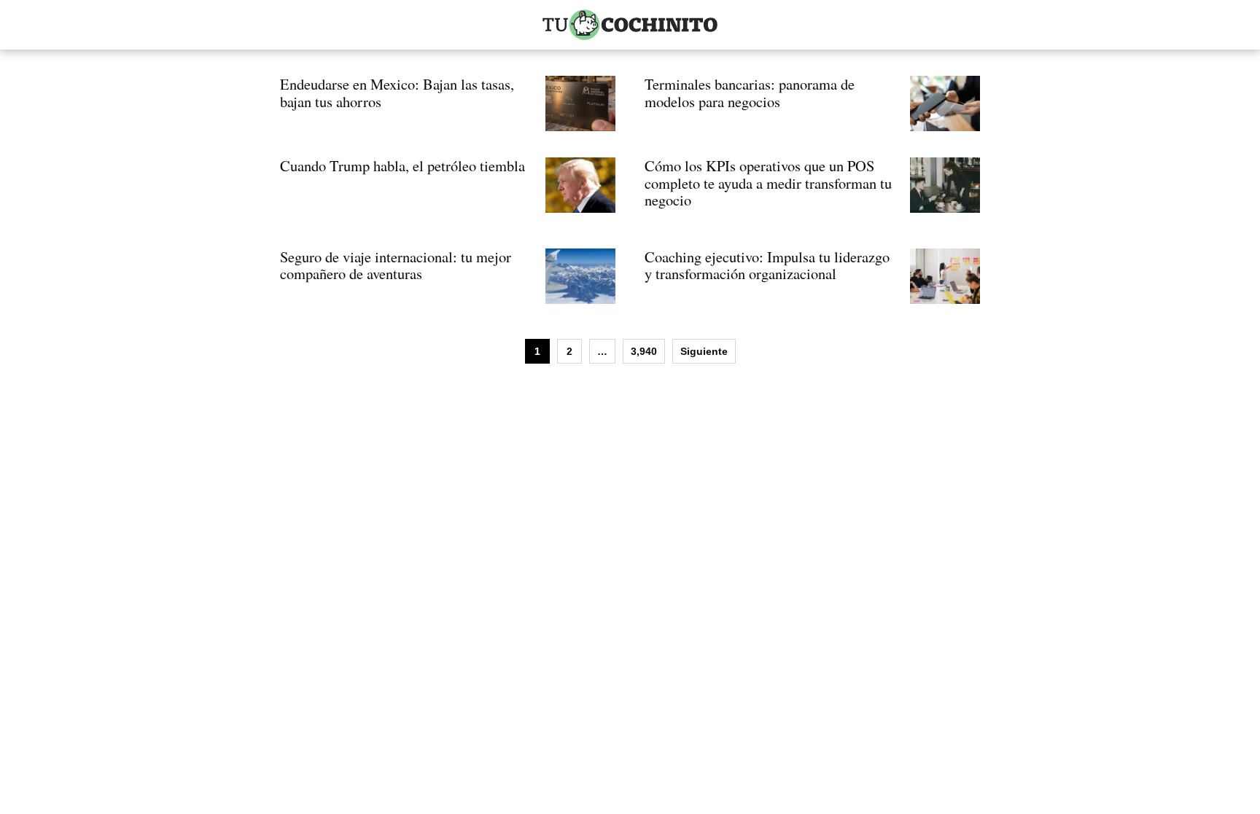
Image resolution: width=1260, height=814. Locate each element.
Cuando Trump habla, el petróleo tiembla (402, 165)
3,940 (644, 351)
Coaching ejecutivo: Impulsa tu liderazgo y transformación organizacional (767, 265)
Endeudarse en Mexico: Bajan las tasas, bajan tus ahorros (397, 92)
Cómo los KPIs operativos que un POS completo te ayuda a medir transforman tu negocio (768, 182)
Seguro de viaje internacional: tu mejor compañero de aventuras (395, 265)
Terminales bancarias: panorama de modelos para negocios (750, 92)
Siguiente (704, 351)
